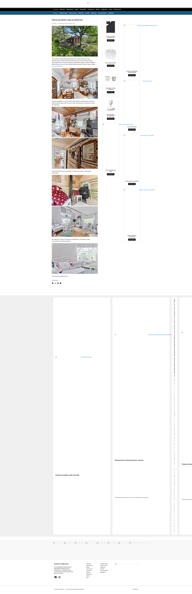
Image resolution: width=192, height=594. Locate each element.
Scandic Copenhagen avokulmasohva (132, 72)
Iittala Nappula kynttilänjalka (111, 115)
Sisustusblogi (61, 564)
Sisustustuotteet (104, 570)
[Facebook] (55, 577)
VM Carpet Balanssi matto (110, 171)
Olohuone (70, 23)
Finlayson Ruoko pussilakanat (110, 37)
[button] (53, 283)
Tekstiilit (102, 569)
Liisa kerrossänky (132, 126)
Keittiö (65, 23)
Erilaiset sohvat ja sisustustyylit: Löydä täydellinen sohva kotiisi (174, 338)
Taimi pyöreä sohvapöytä (132, 181)
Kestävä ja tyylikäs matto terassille (67, 475)
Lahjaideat (102, 572)
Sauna (87, 575)
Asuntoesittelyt (60, 23)
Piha (73, 23)
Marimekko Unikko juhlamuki (111, 89)
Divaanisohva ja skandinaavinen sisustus (129, 460)
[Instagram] (59, 577)
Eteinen (88, 572)
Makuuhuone (89, 565)
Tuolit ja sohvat (103, 565)
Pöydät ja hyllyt (104, 563)
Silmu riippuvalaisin (110, 63)
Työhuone (88, 570)
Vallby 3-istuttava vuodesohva (131, 236)
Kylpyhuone (89, 574)
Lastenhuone (89, 569)
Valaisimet (102, 567)
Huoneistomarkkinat (57, 66)
